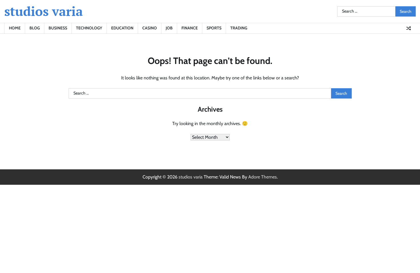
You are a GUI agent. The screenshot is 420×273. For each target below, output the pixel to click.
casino (149, 28)
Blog (34, 28)
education (122, 28)
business (58, 28)
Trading (238, 28)
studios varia (43, 11)
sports (214, 28)
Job (169, 28)
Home (15, 28)
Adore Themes (262, 177)
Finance (189, 28)
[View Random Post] (408, 28)
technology (89, 28)
